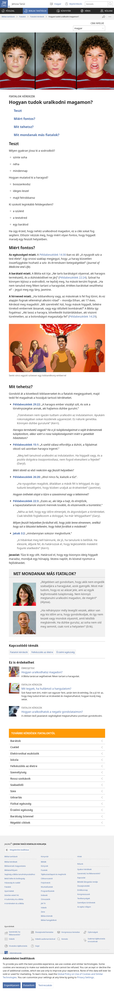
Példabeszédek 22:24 (72, 277)
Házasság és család (12, 882)
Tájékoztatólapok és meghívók (53, 874)
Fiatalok (22, 16)
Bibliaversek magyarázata (15, 866)
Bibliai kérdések (10, 862)
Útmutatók (45, 899)
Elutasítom (28, 985)
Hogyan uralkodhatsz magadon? (41, 672)
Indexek (44, 895)
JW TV (43, 903)
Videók (44, 907)
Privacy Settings (85, 977)
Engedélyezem (11, 985)
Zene (43, 912)
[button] (35, 11)
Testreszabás (45, 985)
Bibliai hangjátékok (49, 920)
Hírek (79, 856)
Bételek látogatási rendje (87, 882)
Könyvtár (45, 856)
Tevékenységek (83, 898)
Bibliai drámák (47, 916)
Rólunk (80, 864)
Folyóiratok (45, 882)
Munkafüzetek (47, 887)
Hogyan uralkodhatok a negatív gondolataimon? (52, 712)
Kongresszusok (83, 894)
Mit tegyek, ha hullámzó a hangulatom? (46, 688)
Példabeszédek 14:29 (82, 316)
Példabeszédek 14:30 (52, 255)
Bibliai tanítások (8, 16)
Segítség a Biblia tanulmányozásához (19, 874)
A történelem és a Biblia (14, 903)
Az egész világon (84, 906)
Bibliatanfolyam (10, 870)
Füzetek (44, 870)
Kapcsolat (81, 877)
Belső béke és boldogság (14, 878)
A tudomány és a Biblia (13, 899)
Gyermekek (9, 891)
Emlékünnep (82, 890)
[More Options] (109, 16)
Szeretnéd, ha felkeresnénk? (88, 873)
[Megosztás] (103, 16)
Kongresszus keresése (68, 932)
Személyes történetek (86, 902)
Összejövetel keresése (42, 932)
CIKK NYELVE (97, 23)
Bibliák (43, 862)
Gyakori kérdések (84, 869)
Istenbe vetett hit (11, 895)
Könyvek (44, 866)
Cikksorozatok (47, 878)
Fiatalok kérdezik (37, 16)
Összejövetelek (83, 886)
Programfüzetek (47, 891)
